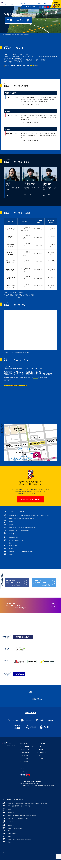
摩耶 (27, 518)
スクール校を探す (41, 743)
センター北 (12, 533)
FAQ (24, 6)
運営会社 (22, 768)
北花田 (23, 515)
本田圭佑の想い (23, 3)
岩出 (10, 521)
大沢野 (15, 545)
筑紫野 (23, 551)
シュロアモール (16, 551)
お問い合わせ (28, 6)
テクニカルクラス (24, 755)
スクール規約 (40, 758)
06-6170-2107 (27, 785)
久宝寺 (28, 515)
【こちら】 (31, 65)
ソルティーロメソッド (31, 3)
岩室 (14, 515)
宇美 (10, 551)
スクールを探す (43, 3)
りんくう (46, 515)
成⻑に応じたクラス (24, 749)
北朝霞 (11, 537)
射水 (10, 545)
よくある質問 (40, 749)
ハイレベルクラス (24, 758)
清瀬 (10, 527)
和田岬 (32, 518)
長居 (37, 515)
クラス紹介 (38, 3)
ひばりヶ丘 (33, 527)
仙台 (10, 548)
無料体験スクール (35, 6)
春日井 (11, 540)
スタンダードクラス (24, 752)
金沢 (10, 543)
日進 (22, 540)
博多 (27, 551)
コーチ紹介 (49, 3)
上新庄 (18, 515)
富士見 (16, 537)
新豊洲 (18, 527)
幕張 (22, 530)
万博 (41, 515)
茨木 (10, 515)
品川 (14, 527)
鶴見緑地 (33, 515)
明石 (10, 518)
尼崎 (14, 518)
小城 (10, 554)
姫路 (23, 518)
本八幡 (27, 530)
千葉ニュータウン (16, 530)
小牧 (15, 540)
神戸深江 (19, 518)
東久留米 (27, 527)
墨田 (22, 527)
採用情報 (22, 771)
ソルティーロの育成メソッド (26, 746)
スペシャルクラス (24, 761)
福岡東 (31, 551)
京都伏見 (11, 524)
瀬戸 (18, 540)
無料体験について (41, 752)
